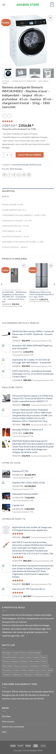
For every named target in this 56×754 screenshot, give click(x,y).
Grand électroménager (24, 81)
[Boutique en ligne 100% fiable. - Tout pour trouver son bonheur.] (28, 5)
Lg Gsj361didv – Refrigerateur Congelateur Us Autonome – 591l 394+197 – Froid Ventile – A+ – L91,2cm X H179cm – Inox (14, 297)
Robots (31, 670)
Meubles (24, 661)
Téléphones (16, 675)
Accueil (5, 81)
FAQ (4, 732)
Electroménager (16, 169)
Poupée (16, 670)
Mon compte (8, 721)
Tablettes (6, 675)
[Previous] (6, 40)
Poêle (24, 670)
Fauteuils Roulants (10, 657)
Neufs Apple (7, 666)
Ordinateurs (35, 666)
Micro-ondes (35, 661)
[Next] (49, 40)
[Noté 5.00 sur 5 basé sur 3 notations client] (28, 121)
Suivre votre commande (13, 726)
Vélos (47, 675)
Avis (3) (5, 196)
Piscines (45, 666)
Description (8, 191)
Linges (36, 657)
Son (43, 670)
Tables (49, 670)
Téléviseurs (28, 675)
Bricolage (6, 653)
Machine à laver (35, 165)
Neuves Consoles (21, 666)
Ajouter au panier (29, 154)
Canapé (15, 653)
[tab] (28, 191)
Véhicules (39, 675)
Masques (6, 661)
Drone (23, 653)
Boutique (6, 716)
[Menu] (3, 4)
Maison (44, 657)
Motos (44, 661)
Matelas (15, 661)
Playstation (7, 670)
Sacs (38, 670)
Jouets (28, 657)
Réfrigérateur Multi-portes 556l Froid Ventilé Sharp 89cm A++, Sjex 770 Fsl (41, 294)
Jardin (21, 657)
